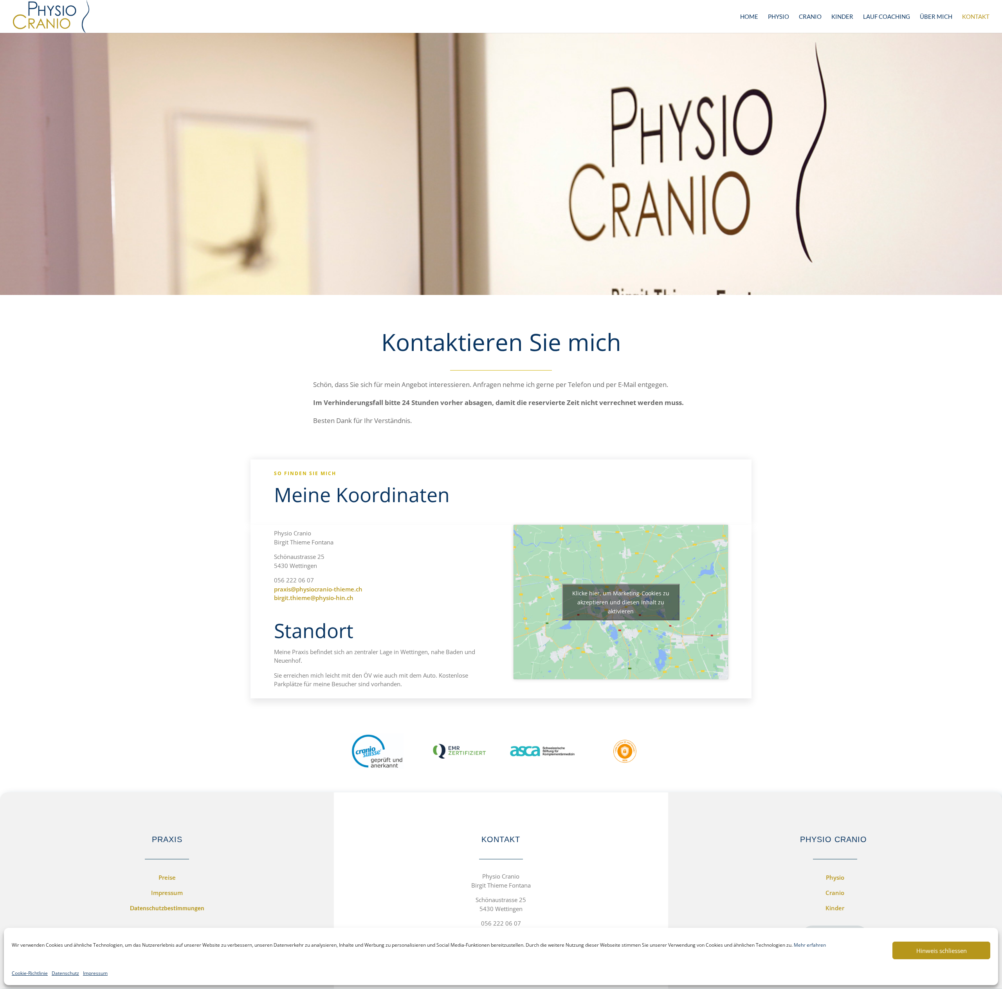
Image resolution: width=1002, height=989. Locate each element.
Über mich (936, 17)
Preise (167, 877)
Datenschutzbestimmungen (167, 907)
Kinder (842, 17)
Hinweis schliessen (941, 951)
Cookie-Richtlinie (30, 973)
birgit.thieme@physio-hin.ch (313, 598)
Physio (778, 17)
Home (749, 17)
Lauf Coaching (886, 17)
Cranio (810, 17)
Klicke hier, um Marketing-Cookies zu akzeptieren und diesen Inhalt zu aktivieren (620, 602)
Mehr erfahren (810, 945)
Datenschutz (65, 973)
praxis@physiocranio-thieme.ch (318, 589)
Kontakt (975, 17)
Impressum (95, 973)
